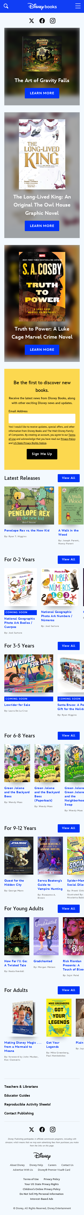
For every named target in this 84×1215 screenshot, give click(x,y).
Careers (52, 1165)
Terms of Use (31, 1179)
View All (68, 478)
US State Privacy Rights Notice (29, 443)
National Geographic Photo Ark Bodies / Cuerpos (19, 623)
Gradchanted (43, 961)
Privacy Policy (68, 439)
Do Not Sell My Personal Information (42, 1194)
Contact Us (67, 1165)
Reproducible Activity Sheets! (27, 1104)
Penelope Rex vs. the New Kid (26, 530)
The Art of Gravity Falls (42, 80)
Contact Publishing (19, 1113)
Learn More (42, 93)
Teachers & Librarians (21, 1087)
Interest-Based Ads (41, 1199)
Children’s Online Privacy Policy (41, 1189)
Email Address (18, 411)
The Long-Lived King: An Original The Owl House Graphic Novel (42, 205)
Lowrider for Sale (17, 705)
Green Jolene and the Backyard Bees (17, 792)
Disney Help (36, 1165)
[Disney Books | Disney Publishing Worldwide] (42, 6)
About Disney (17, 1165)
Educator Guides (17, 1096)
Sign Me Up (42, 454)
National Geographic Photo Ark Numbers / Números (56, 616)
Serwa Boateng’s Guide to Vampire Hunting (50, 885)
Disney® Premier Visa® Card (54, 1170)
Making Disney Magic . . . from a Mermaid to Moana (22, 1047)
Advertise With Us (23, 1170)
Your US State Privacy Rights (42, 1184)
